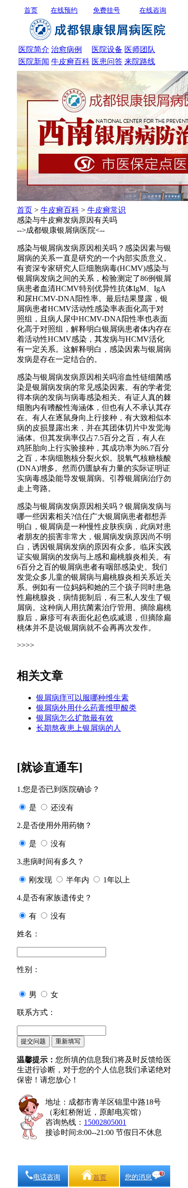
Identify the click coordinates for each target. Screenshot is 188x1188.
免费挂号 (106, 10)
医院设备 (107, 49)
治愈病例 (66, 49)
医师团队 (139, 49)
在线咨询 (152, 10)
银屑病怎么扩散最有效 (74, 718)
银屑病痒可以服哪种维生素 (82, 698)
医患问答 (107, 61)
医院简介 (33, 49)
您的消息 (138, 1177)
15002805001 (105, 1122)
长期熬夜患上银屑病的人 (78, 728)
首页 (31, 10)
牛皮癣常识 (106, 210)
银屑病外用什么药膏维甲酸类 (86, 708)
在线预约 (64, 10)
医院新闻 (33, 61)
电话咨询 (46, 1177)
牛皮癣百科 (70, 61)
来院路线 (139, 61)
